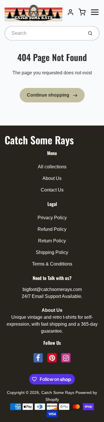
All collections (52, 166)
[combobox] (43, 33)
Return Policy (52, 240)
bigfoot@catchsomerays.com (52, 289)
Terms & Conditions (52, 263)
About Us (52, 178)
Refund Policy (52, 229)
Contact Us (52, 189)
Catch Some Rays (39, 139)
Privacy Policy (52, 217)
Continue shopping (48, 95)
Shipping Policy (52, 252)
